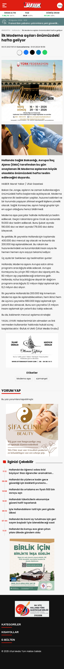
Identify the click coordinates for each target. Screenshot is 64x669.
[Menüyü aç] (4, 5)
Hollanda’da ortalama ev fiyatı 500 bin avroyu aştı (32, 491)
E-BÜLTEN (8, 639)
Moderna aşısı (24, 378)
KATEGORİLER (11, 624)
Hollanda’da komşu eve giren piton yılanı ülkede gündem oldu (29, 530)
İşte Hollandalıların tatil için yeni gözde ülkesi (32, 511)
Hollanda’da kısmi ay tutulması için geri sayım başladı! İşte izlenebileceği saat (32, 521)
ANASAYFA (5, 30)
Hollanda (16, 30)
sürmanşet (41, 378)
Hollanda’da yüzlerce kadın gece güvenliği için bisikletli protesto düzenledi (28, 481)
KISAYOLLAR (10, 632)
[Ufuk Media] (32, 5)
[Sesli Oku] (19, 52)
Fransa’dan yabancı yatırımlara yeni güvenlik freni (32, 23)
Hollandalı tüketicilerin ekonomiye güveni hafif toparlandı (29, 501)
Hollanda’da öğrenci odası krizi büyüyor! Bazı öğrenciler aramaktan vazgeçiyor (30, 471)
